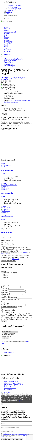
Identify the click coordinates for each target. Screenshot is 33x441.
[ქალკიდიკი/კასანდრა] (10, 333)
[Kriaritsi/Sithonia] (10, 336)
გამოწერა (5, 338)
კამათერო (4, 79)
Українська (7, 49)
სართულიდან (5, 294)
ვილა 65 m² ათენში (7, 216)
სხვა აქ (20, 400)
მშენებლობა (8, 62)
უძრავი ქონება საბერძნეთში (13, 59)
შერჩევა (3, 321)
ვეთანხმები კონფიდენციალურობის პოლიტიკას (16, 434)
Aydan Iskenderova (6, 232)
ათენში (3, 174)
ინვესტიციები (8, 64)
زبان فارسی (7, 43)
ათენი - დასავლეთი (19, 78)
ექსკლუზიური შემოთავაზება (13, 384)
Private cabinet (8, 389)
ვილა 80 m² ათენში (7, 170)
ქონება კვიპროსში (10, 60)
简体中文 (7, 35)
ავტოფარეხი (23, 314)
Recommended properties (11, 381)
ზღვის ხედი (13, 314)
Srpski (6, 46)
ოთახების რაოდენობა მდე (10, 299)
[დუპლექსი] (9, 276)
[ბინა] (9, 274)
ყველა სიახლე (9, 352)
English (6, 27)
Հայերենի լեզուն (10, 32)
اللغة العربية (7, 51)
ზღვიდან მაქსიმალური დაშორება (12, 306)
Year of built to (5, 305)
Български (7, 33)
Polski (6, 45)
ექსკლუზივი (23, 319)
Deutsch (6, 37)
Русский (6, 30)
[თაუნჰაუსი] (9, 277)
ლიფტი (4, 314)
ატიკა (11, 78)
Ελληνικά (7, 28)
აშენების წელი (5, 303)
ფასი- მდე (4, 288)
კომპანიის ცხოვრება (14, 8)
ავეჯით (3, 315)
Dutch (6, 38)
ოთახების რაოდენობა (8, 297)
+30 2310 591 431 (9, 10)
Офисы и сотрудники (14, 5)
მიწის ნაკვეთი (12, 319)
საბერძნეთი (5, 78)
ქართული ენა (8, 41)
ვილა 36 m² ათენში (7, 193)
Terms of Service (4, 253)
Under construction (22, 317)
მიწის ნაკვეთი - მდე (7, 312)
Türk (5, 48)
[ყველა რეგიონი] (10, 332)
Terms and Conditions (10, 388)
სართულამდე (5, 296)
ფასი (2, 286)
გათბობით (10, 315)
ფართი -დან (5, 290)
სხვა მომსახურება (10, 65)
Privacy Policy (25, 252)
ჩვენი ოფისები (12, 7)
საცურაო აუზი (21, 315)
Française (7, 40)
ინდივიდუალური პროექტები (13, 383)
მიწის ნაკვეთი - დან (7, 310)
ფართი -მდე (5, 292)
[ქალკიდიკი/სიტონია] (10, 335)
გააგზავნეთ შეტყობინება (8, 260)
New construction (10, 317)
